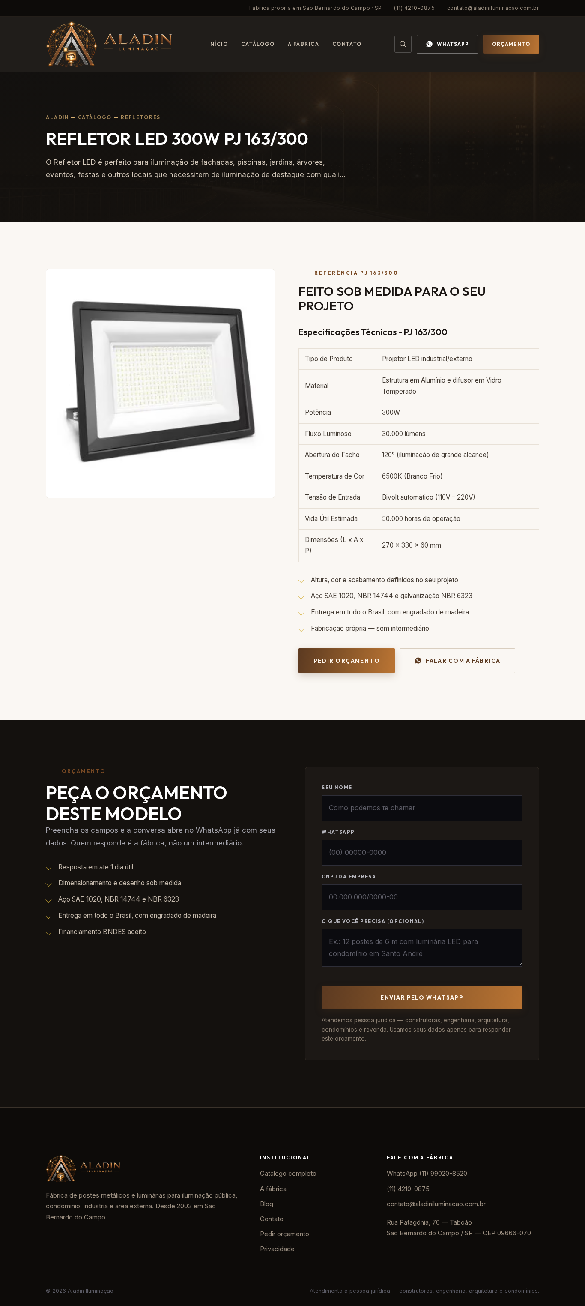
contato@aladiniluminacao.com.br (493, 8)
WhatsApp (453, 44)
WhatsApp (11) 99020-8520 (427, 1173)
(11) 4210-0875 (414, 8)
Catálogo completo (288, 1173)
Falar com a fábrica (463, 660)
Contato (347, 44)
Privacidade (277, 1249)
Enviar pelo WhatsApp (421, 997)
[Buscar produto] (403, 44)
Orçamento (511, 44)
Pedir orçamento (346, 660)
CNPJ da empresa (349, 877)
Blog (266, 1204)
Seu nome (337, 788)
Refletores (141, 117)
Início (218, 44)
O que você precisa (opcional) (373, 921)
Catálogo (258, 44)
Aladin (57, 117)
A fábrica (303, 44)
